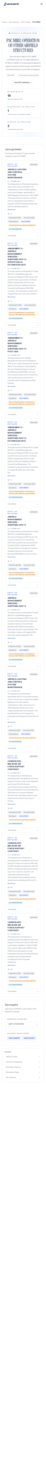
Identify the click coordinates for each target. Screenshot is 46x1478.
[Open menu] (41, 4)
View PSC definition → (23, 82)
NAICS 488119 (14, 1038)
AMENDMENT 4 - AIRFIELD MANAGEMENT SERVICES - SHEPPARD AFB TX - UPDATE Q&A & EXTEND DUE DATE (17, 256)
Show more (12, 209)
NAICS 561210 (29, 1038)
